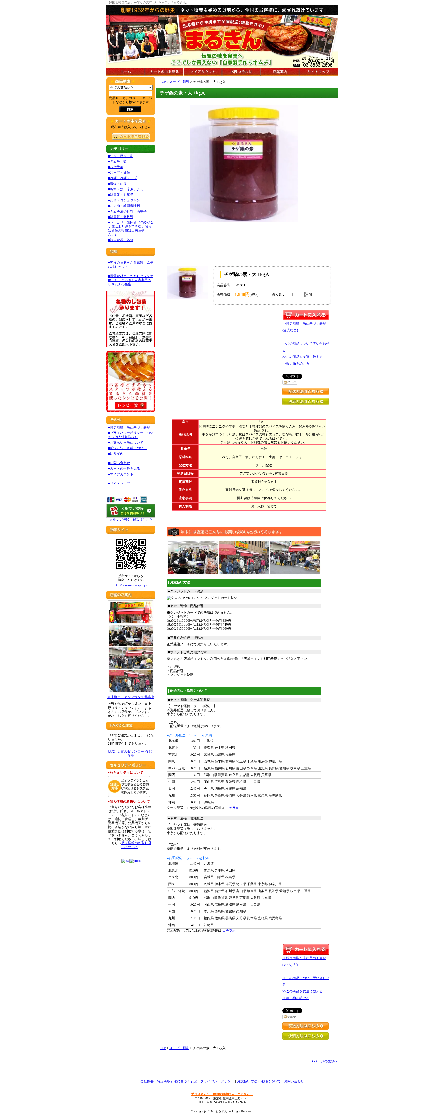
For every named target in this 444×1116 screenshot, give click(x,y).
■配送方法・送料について (127, 448)
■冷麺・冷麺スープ (122, 178)
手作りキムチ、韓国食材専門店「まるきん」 (222, 1094)
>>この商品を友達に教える (302, 357)
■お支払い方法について (125, 442)
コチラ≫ (232, 808)
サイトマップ (318, 72)
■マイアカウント (120, 474)
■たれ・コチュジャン (124, 200)
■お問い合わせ (119, 463)
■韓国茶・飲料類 (120, 217)
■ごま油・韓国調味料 (124, 206)
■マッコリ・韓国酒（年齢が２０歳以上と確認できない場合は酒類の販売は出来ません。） (130, 229)
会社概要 (147, 1081)
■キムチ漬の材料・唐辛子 (127, 211)
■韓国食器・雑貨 (120, 240)
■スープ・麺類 (119, 172)
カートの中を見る (164, 72)
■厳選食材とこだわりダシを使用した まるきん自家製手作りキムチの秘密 (130, 280)
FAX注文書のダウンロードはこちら (131, 754)
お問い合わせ (241, 72)
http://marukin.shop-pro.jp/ (131, 585)
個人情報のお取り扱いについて (136, 845)
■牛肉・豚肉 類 (120, 156)
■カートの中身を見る (124, 468)
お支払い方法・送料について (259, 1081)
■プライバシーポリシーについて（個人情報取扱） (130, 435)
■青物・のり (117, 184)
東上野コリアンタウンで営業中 (130, 697)
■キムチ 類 (117, 161)
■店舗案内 (115, 454)
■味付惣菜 (115, 167)
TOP (163, 82)
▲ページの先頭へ (324, 1061)
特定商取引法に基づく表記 (177, 1081)
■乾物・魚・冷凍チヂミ (125, 189)
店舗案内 (280, 72)
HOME (125, 72)
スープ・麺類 (179, 82)
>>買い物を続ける (295, 363)
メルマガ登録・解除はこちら (131, 520)
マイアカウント (202, 72)
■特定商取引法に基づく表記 (129, 427)
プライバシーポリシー (217, 1081)
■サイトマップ (119, 483)
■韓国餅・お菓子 (120, 195)
